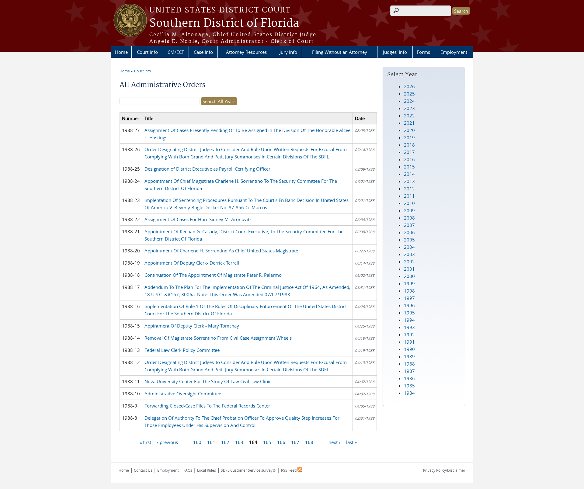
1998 (409, 291)
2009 (409, 210)
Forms (423, 52)
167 (295, 442)
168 (309, 442)
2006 (409, 232)
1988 (409, 364)
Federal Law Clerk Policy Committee (182, 350)
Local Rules (206, 470)
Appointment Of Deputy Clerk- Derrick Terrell (191, 263)
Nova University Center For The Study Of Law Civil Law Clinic (207, 381)
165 (267, 442)
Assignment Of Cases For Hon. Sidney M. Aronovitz (198, 219)
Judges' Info (395, 52)
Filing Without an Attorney (339, 52)
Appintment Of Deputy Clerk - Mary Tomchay (191, 326)
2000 (409, 276)
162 (225, 442)
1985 (409, 386)
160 (197, 442)
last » (351, 442)
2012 (409, 189)
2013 (409, 181)
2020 (409, 130)
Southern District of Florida (224, 23)
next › (334, 442)
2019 (409, 137)
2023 (409, 108)
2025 (409, 94)
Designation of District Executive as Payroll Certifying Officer (207, 169)
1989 (409, 356)
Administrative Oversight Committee (182, 393)
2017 (409, 152)
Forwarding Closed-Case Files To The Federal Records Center (207, 406)
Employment (453, 52)
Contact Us (143, 470)
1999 (409, 283)
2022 (409, 116)
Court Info (147, 52)
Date (360, 118)
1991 (409, 342)
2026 (409, 86)
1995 (409, 313)
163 (239, 442)
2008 (409, 218)
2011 (409, 196)
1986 (409, 378)
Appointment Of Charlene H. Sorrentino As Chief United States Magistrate (221, 251)
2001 (409, 269)
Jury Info (288, 52)
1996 (409, 305)
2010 (409, 203)
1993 (409, 327)
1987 (409, 371)
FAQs (187, 470)
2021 (409, 123)
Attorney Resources (246, 52)
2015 (409, 167)
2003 (409, 254)
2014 (409, 174)
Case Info (203, 52)
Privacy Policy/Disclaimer (444, 470)
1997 (409, 298)
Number (130, 118)
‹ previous (167, 442)
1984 (409, 393)
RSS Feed (289, 470)
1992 (409, 334)
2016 (409, 159)
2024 (409, 101)
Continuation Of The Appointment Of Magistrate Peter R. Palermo (213, 275)
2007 (409, 225)
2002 (409, 261)
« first (145, 442)
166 (281, 442)
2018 (409, 145)
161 (211, 442)
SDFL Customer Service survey (248, 470)
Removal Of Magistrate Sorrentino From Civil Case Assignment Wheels (218, 338)
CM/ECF (176, 52)
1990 (409, 349)
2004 (409, 247)
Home (121, 52)
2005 (409, 240)
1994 (409, 320)
